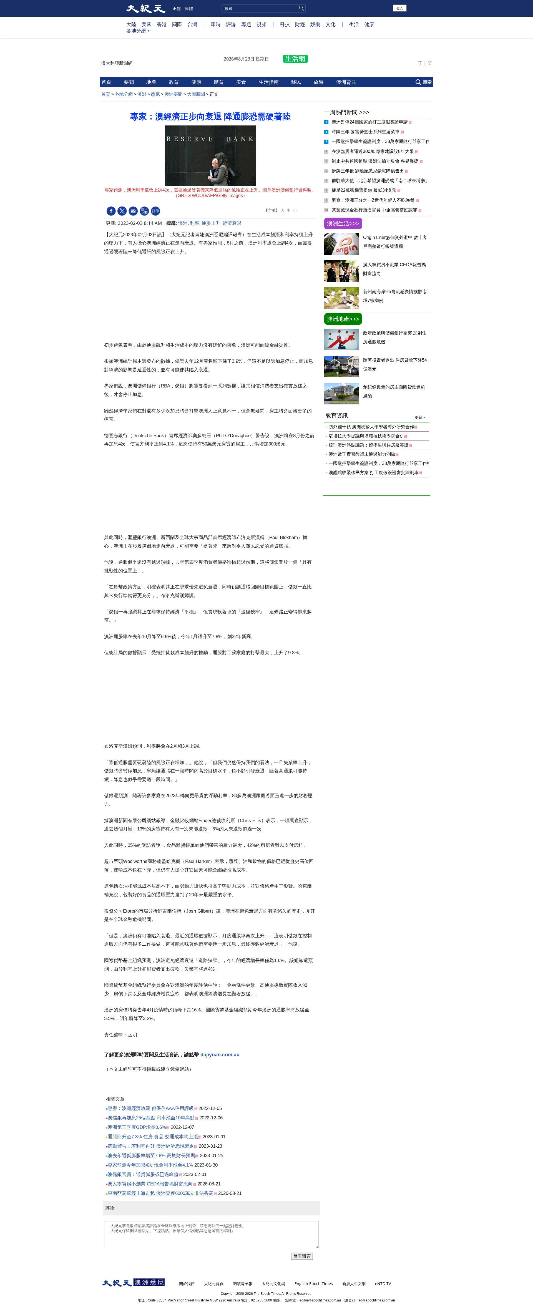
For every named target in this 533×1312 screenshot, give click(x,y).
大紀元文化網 (274, 1283)
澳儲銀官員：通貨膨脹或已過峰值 (143, 1174)
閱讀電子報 (243, 1283)
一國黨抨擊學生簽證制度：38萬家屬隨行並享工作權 (384, 141)
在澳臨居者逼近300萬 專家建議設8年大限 (373, 151)
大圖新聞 (196, 94)
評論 (231, 24)
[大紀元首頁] (145, 8)
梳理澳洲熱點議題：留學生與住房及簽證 (369, 445)
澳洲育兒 (347, 82)
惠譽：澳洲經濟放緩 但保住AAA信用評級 (151, 1108)
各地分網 (136, 30)
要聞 (129, 82)
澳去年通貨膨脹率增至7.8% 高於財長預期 (151, 1155)
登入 (399, 8)
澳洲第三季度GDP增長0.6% (137, 1127)
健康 (369, 24)
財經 (300, 24)
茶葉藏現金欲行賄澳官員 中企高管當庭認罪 (375, 210)
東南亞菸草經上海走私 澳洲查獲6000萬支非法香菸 (160, 1193)
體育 (219, 82)
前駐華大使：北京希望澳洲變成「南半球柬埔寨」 (381, 180)
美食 (242, 82)
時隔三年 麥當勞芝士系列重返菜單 (366, 131)
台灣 (192, 24)
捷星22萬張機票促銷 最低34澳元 (364, 190)
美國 (147, 24)
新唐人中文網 (354, 1283)
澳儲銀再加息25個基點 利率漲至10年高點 (151, 1117)
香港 (162, 24)
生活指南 (269, 82)
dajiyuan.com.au (220, 1054)
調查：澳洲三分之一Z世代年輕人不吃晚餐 (374, 200)
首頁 (107, 82)
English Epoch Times (314, 1283)
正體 (176, 8)
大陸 (131, 24)
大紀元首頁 (214, 1283)
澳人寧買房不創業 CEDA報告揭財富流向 (150, 1184)
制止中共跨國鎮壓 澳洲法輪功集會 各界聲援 (375, 161)
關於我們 (187, 1283)
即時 (216, 24)
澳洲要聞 (173, 94)
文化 (331, 24)
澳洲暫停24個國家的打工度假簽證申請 (370, 122)
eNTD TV (383, 1283)
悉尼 (155, 94)
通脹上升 (211, 223)
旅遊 (319, 82)
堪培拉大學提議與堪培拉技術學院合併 (366, 436)
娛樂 (315, 24)
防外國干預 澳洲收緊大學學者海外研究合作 (371, 426)
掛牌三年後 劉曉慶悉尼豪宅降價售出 (368, 170)
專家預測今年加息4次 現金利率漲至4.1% (150, 1165)
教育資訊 (375, 416)
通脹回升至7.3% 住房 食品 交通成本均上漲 (153, 1136)
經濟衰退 (232, 223)
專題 (246, 24)
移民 (297, 82)
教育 (174, 82)
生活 (354, 24)
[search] (264, 8)
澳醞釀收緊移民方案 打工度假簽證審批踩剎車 (374, 472)
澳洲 (141, 94)
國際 (177, 24)
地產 (152, 82)
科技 (285, 24)
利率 (194, 223)
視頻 (261, 24)
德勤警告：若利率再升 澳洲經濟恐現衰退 (151, 1146)
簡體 (189, 8)
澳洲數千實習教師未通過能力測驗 (362, 454)
